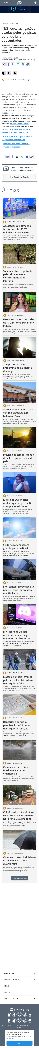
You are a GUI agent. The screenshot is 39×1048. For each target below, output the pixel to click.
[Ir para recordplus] (9, 1020)
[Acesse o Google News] (23, 64)
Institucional (12, 998)
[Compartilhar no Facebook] (8, 64)
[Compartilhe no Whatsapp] (18, 64)
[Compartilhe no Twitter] (3, 64)
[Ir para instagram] (19, 1014)
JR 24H (7, 986)
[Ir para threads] (30, 1014)
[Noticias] (19, 9)
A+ (9, 73)
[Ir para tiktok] (14, 1020)
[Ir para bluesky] (9, 1014)
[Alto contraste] (4, 73)
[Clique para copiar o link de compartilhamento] (27, 64)
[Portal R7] (20, 2)
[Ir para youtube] (30, 1020)
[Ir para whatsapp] (24, 1020)
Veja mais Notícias (19, 878)
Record (8, 992)
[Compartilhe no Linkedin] (13, 64)
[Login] (35, 2)
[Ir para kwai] (24, 1014)
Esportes (9, 973)
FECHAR (19, 1043)
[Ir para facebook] (14, 1014)
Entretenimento (13, 979)
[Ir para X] (19, 1020)
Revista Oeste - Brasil (19, 123)
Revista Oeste (14, 23)
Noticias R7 (5, 23)
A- (15, 73)
